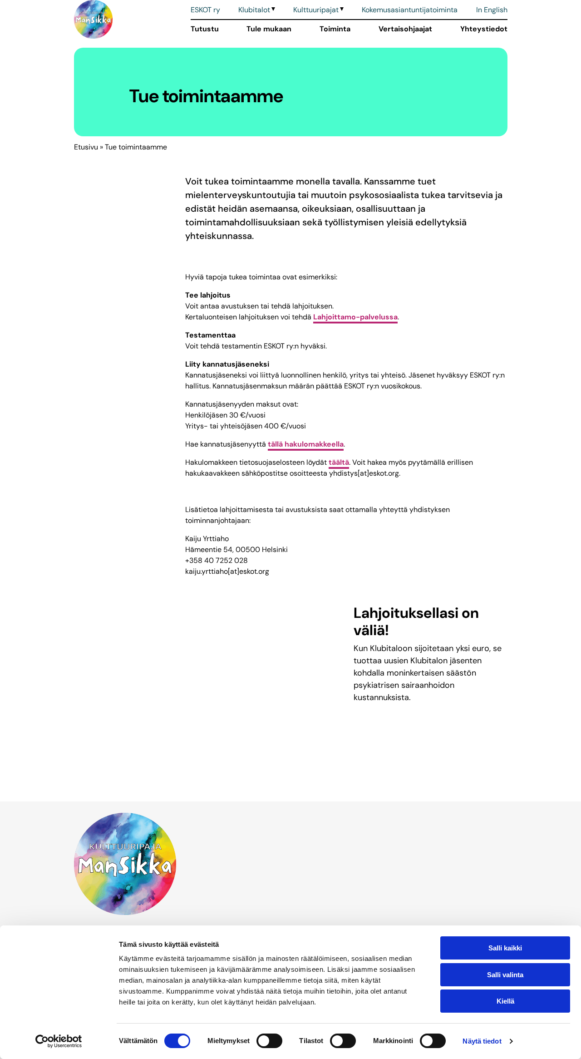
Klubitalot (254, 10)
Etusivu (86, 147)
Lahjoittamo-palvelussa (355, 317)
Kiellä (505, 1001)
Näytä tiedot (482, 1041)
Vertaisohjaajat (405, 29)
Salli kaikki (505, 948)
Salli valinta (505, 975)
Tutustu (205, 29)
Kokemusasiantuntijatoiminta (410, 10)
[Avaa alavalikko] (272, 10)
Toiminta (335, 29)
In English (491, 10)
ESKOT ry (205, 10)
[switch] (269, 1041)
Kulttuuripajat (316, 10)
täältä (339, 462)
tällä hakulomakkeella (306, 444)
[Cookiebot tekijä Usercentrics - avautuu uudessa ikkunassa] (58, 1041)
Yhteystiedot (483, 29)
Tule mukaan (268, 29)
